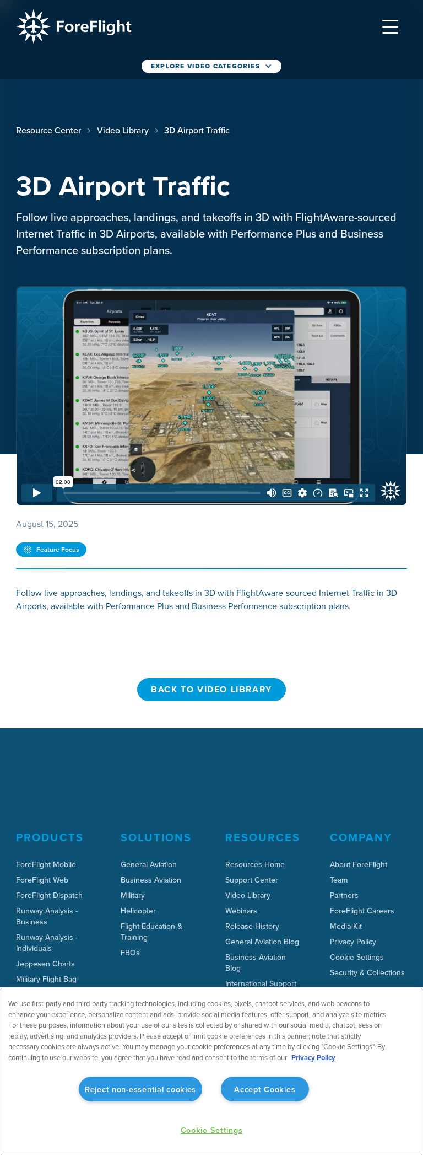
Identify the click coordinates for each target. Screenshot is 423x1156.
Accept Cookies (264, 1089)
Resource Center (48, 130)
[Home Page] (73, 26)
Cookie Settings (357, 957)
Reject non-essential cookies (140, 1089)
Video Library (123, 130)
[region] (211, 1071)
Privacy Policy (313, 1057)
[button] (390, 26)
